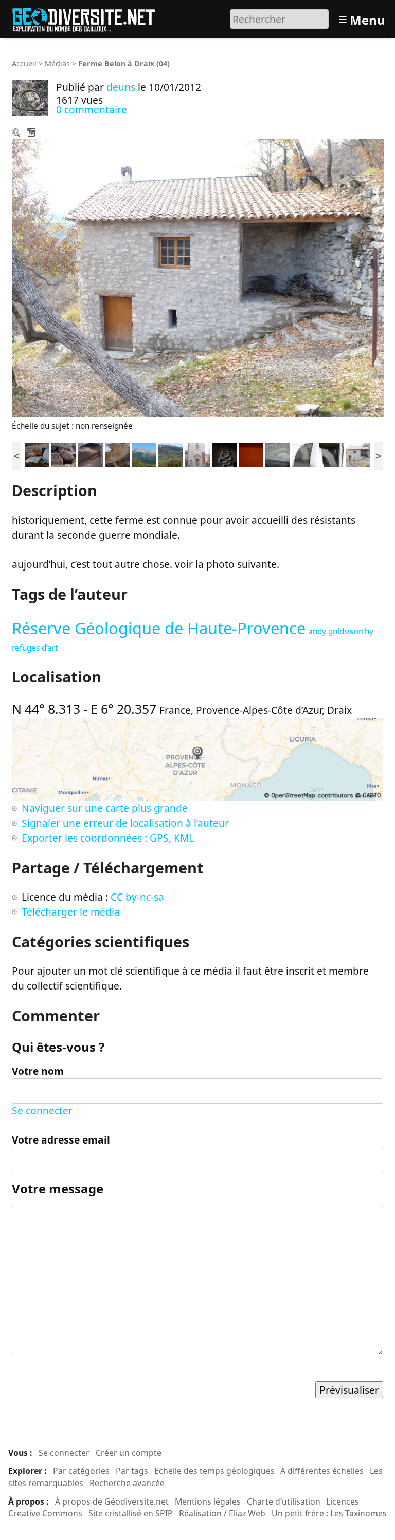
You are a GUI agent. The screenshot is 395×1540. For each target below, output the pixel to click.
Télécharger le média (32, 133)
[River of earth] (251, 454)
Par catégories (81, 1470)
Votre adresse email (61, 1140)
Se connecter (42, 1110)
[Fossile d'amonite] (277, 454)
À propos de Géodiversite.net (112, 1501)
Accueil (24, 63)
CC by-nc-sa (137, 897)
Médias (57, 63)
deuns (120, 87)
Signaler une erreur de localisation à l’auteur (125, 823)
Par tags (132, 1470)
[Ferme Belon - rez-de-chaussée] (331, 454)
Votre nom (38, 1071)
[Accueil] (88, 18)
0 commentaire (91, 110)
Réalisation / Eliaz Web (222, 1513)
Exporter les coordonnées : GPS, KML (108, 838)
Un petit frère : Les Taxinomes (329, 1513)
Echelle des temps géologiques (214, 1470)
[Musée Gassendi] (197, 454)
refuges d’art (35, 647)
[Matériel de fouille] (37, 454)
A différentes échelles (322, 1470)
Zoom (17, 133)
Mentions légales (208, 1501)
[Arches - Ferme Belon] (304, 454)
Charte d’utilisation (283, 1501)
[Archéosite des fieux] (63, 454)
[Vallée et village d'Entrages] (170, 454)
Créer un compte (128, 1452)
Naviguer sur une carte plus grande (105, 808)
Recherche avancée (127, 1483)
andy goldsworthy (340, 631)
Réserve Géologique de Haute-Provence (159, 628)
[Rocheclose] (144, 454)
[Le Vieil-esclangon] (224, 454)
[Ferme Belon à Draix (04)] (358, 454)
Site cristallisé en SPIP (130, 1513)
